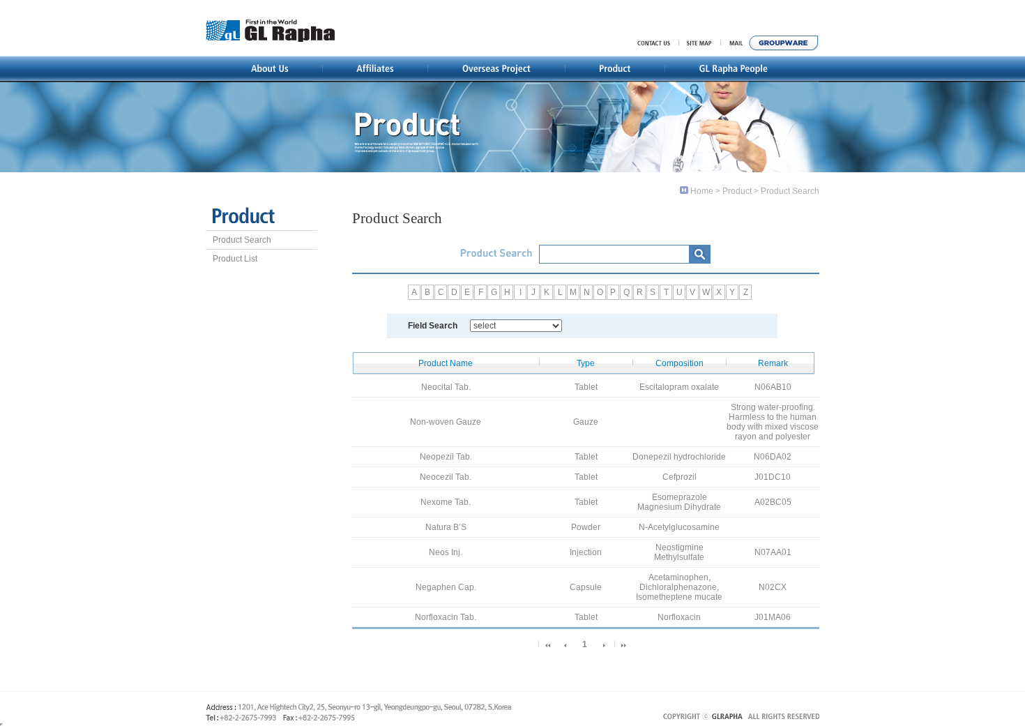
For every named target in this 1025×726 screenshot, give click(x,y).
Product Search (242, 240)
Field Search (432, 326)
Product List (235, 259)
